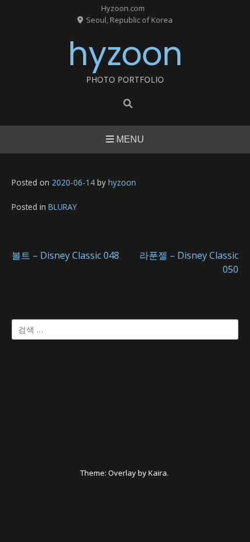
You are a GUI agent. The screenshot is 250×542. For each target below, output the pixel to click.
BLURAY (62, 206)
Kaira (157, 473)
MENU (129, 139)
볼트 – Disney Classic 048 (65, 255)
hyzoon (125, 54)
